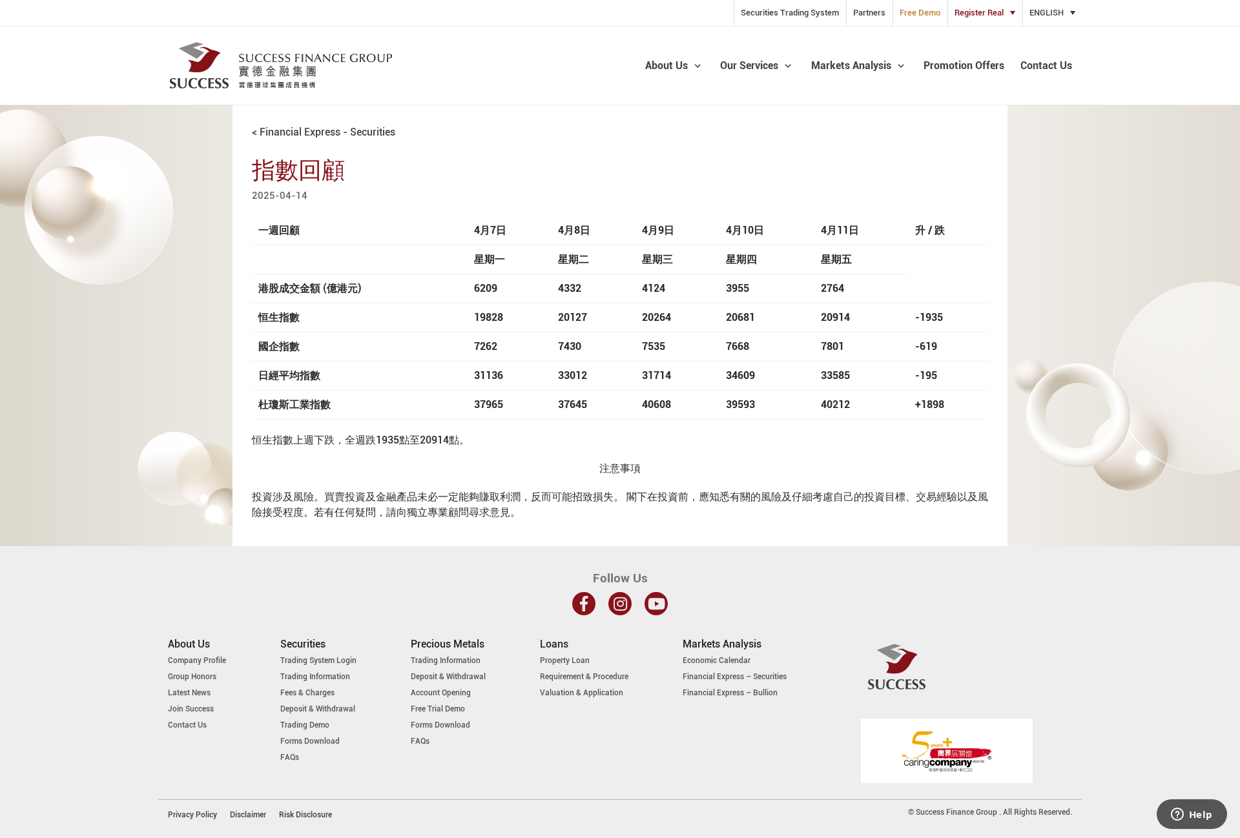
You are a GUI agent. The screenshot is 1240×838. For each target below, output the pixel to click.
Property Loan (565, 660)
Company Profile (197, 660)
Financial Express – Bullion (730, 692)
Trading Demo (304, 725)
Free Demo (920, 12)
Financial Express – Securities (735, 676)
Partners (869, 12)
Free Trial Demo (438, 708)
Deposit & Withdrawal (317, 708)
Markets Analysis (722, 644)
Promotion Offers (964, 65)
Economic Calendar (716, 660)
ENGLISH (1046, 12)
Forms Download (310, 741)
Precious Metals (447, 644)
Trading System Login (318, 660)
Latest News (189, 692)
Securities (303, 644)
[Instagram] (620, 603)
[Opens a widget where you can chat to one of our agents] (1191, 815)
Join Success (191, 708)
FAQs (289, 757)
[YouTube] (656, 603)
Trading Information (315, 676)
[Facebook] (583, 603)
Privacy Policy (192, 814)
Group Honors (192, 676)
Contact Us (1046, 65)
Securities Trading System (790, 12)
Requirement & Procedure (584, 676)
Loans (554, 644)
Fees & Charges (307, 692)
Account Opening (441, 692)
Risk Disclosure (305, 814)
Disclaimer (248, 814)
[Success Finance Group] (281, 65)
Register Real (979, 12)
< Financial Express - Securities (323, 132)
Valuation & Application (581, 692)
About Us (189, 644)
